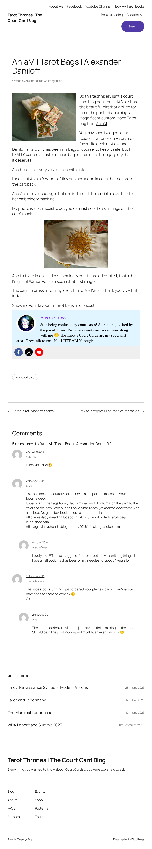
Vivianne (31, 456)
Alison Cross (33, 81)
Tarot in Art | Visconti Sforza (33, 411)
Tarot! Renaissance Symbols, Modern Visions (48, 687)
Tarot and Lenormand (27, 700)
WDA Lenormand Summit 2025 (35, 725)
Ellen (29, 485)
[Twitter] (29, 352)
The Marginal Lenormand (30, 712)
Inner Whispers (35, 581)
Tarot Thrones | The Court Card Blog (25, 17)
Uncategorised (53, 81)
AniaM (101, 123)
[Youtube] (39, 352)
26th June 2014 (35, 481)
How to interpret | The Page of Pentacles (109, 411)
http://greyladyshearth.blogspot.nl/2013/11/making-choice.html (73, 526)
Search (132, 26)
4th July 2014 (40, 542)
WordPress (137, 839)
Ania (35, 619)
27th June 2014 (35, 451)
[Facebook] (18, 352)
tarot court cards (25, 377)
